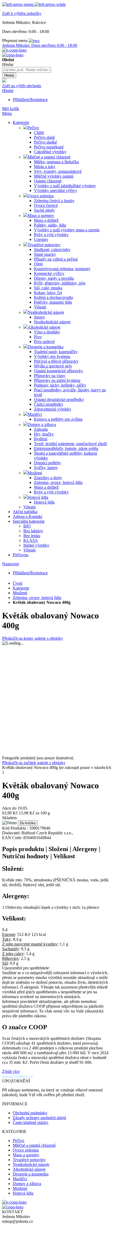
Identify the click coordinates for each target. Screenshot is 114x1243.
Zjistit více (11, 1071)
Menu (7, 113)
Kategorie (21, 588)
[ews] (34, 40)
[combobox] (26, 70)
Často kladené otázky (31, 1122)
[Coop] (4, 81)
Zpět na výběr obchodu (21, 85)
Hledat (7, 90)
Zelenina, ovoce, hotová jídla (37, 597)
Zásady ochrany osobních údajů (39, 1117)
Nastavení (10, 564)
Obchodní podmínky (30, 1113)
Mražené (20, 593)
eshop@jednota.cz (17, 1076)
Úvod (17, 583)
